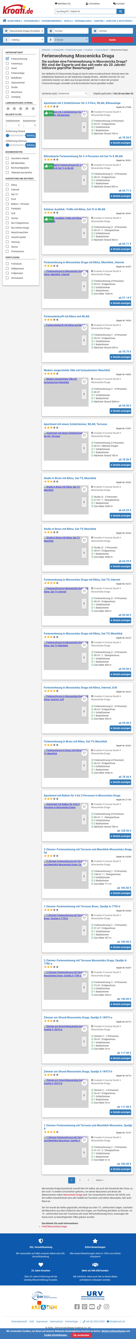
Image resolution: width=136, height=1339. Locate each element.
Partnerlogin (71, 1321)
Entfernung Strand (15, 131)
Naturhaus (16, 92)
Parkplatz (16, 208)
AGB (31, 1321)
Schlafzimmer (13, 120)
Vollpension (17, 273)
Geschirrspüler (18, 237)
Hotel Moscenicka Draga (54, 1226)
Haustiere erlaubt (20, 158)
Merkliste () (63, 3)
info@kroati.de (117, 1321)
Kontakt (120, 3)
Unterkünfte (58, 50)
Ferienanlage (17, 73)
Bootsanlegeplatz (20, 167)
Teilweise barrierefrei (21, 172)
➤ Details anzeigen (120, 142)
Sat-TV (14, 194)
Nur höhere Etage (20, 227)
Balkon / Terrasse (20, 204)
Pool (13, 199)
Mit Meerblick (18, 163)
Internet (15, 189)
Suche (112, 40)
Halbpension (17, 268)
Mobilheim (16, 78)
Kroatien (89, 50)
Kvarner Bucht (102, 50)
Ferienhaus (17, 63)
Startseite (46, 50)
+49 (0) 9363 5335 (95, 1321)
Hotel (14, 68)
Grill (13, 213)
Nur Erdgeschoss (20, 223)
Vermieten (94, 3)
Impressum (42, 1321)
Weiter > (100, 1180)
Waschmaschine (19, 232)
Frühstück (16, 263)
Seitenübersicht (19, 1321)
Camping (15, 97)
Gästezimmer (18, 82)
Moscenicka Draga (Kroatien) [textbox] (25, 31)
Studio (14, 87)
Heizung (15, 242)
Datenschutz (56, 1321)
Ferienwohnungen (74, 50)
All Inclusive (17, 278)
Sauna (14, 246)
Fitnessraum (17, 251)
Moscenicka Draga (72, 1194)
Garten (14, 218)
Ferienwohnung (19, 59)
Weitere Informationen (113, 1331)
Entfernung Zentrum (16, 141)
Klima (14, 185)
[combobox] (23, 31)
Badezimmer (29, 120)
